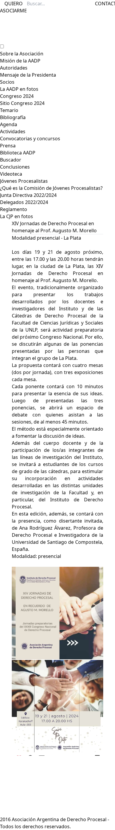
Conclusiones (15, 167)
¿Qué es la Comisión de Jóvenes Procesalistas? (51, 188)
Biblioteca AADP (17, 152)
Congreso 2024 (17, 96)
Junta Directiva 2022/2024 (28, 195)
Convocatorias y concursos (30, 138)
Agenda (8, 124)
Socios (7, 82)
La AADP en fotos (19, 89)
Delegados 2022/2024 (24, 202)
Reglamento (13, 209)
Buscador (10, 160)
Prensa (8, 145)
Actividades (12, 131)
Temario (9, 110)
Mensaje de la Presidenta (28, 75)
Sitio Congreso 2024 (22, 103)
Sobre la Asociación (21, 53)
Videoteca (11, 174)
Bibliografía (13, 117)
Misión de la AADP (20, 60)
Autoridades (13, 68)
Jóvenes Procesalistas (24, 181)
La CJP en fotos (16, 216)
